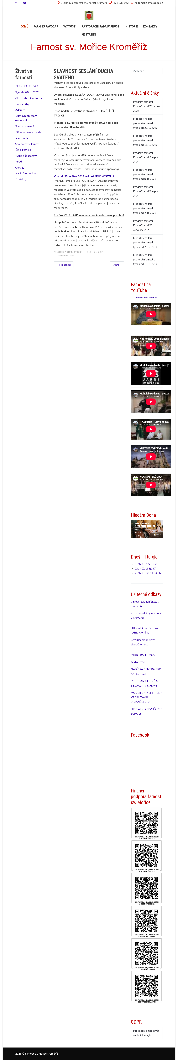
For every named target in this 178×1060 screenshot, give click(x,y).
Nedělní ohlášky (73, 251)
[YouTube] (24, 2)
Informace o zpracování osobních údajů (146, 1033)
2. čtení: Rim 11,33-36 (148, 573)
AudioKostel (138, 662)
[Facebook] (16, 2)
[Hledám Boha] (147, 529)
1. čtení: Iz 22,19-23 (146, 564)
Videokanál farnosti (146, 297)
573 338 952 (121, 3)
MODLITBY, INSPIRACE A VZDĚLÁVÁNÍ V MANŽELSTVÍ (147, 697)
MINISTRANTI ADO (143, 655)
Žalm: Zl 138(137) (145, 568)
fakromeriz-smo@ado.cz (149, 3)
